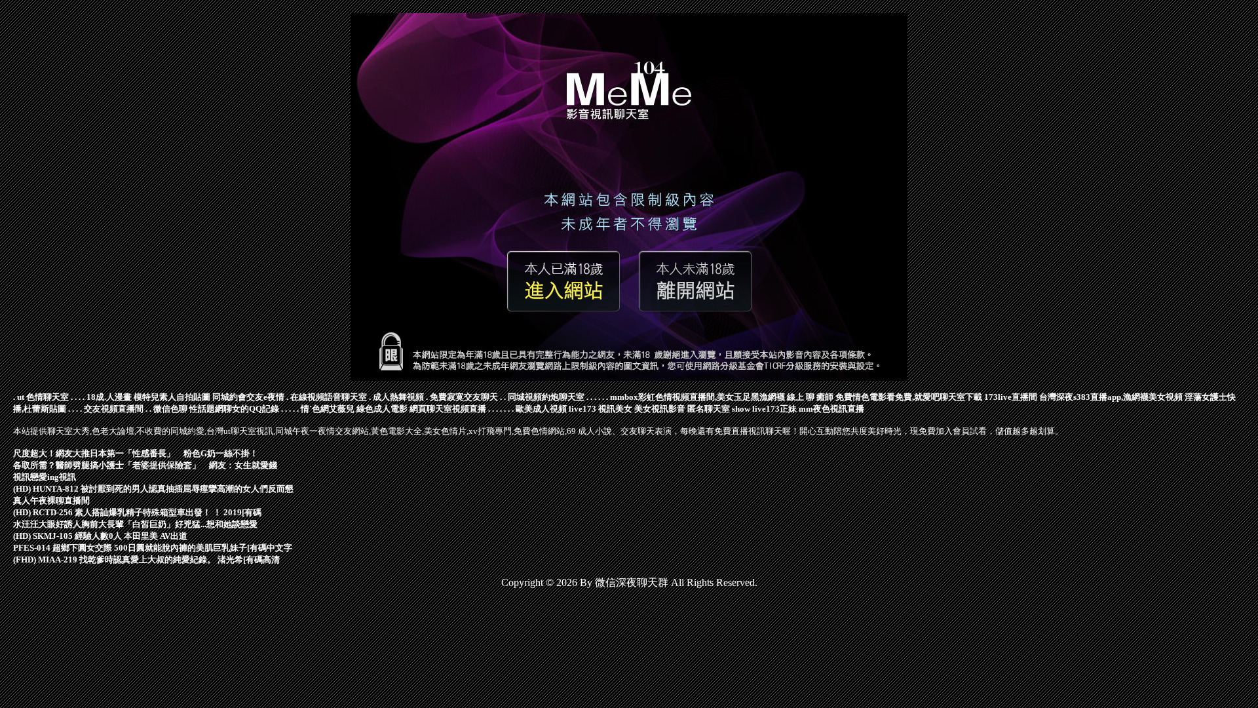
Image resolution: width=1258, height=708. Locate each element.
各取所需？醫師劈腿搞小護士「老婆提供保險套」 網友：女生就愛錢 (145, 465)
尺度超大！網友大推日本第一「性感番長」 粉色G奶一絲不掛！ (135, 453)
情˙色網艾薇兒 (327, 409)
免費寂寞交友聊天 (464, 397)
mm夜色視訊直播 (831, 409)
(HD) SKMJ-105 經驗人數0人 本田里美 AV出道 (100, 536)
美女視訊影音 (659, 409)
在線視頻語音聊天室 (328, 397)
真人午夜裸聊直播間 (51, 500)
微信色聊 (170, 409)
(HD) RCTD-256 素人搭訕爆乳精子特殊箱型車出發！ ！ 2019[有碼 (137, 512)
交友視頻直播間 (113, 409)
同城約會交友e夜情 (248, 397)
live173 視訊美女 (600, 409)
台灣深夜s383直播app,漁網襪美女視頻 (1111, 397)
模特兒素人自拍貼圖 (172, 397)
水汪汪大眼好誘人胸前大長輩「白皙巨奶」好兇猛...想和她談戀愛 (135, 524)
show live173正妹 (764, 409)
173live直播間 (1010, 397)
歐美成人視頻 (541, 409)
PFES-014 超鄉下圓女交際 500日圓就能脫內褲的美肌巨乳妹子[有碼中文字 (152, 548)
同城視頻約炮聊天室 (546, 397)
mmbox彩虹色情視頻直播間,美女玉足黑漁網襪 (697, 397)
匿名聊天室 (708, 409)
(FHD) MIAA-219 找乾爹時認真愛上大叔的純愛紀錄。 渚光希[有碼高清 (146, 559)
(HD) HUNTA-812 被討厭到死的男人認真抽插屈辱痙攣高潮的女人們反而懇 (153, 489)
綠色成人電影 (382, 409)
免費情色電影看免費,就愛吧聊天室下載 (908, 397)
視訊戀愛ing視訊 (44, 477)
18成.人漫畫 (109, 397)
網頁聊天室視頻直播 (448, 409)
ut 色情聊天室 (43, 397)
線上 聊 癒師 (810, 397)
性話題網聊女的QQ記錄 (234, 409)
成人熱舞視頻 (398, 397)
